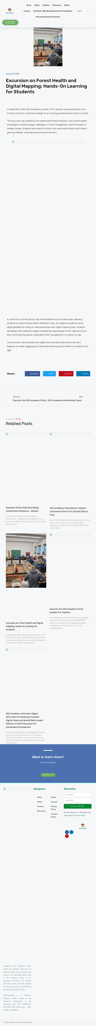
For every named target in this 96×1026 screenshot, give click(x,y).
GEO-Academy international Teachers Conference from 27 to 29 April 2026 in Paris (69, 511)
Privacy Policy (80, 815)
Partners (46, 5)
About (37, 5)
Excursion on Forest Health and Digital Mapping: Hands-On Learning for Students (24, 626)
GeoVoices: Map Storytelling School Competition (52, 11)
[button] (32, 373)
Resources (57, 5)
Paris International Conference (48, 17)
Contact (27, 11)
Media (67, 5)
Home (29, 5)
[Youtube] (67, 836)
